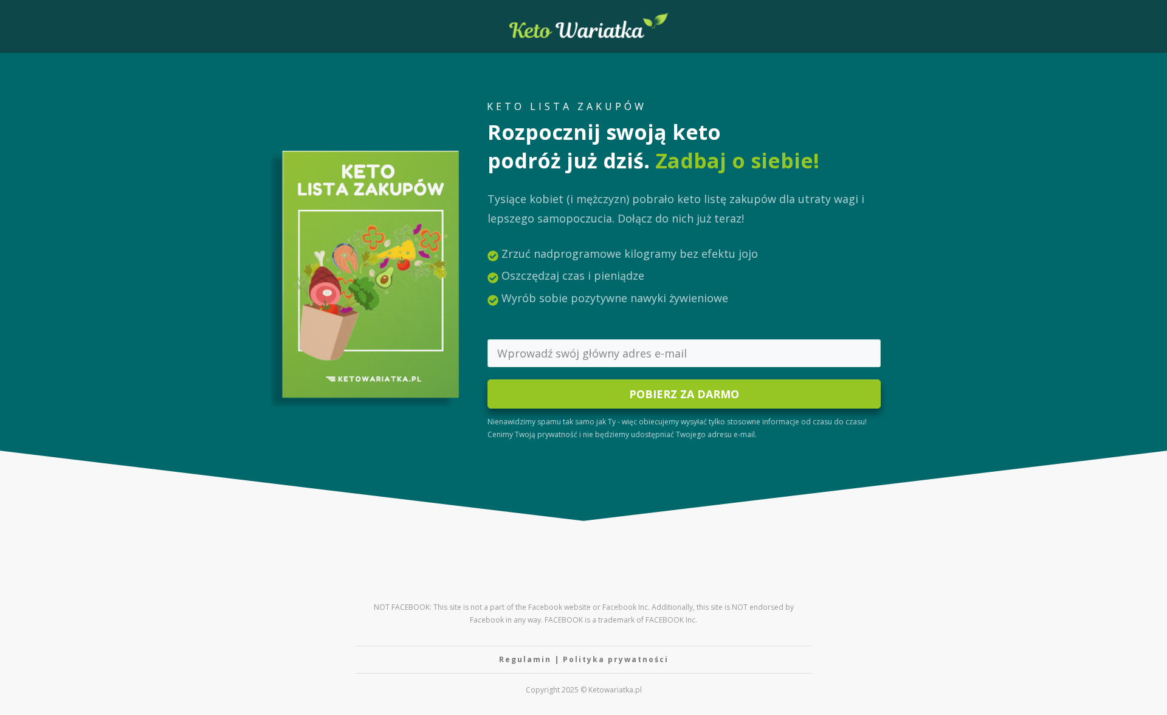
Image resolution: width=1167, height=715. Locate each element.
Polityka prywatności (616, 659)
